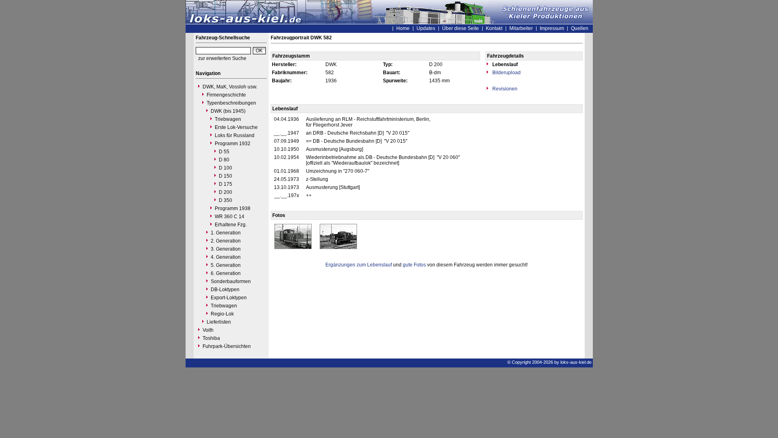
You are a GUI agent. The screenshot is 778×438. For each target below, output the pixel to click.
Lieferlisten (219, 322)
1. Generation (226, 233)
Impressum (552, 28)
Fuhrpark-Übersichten (227, 346)
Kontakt (494, 28)
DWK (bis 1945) (228, 111)
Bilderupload (506, 72)
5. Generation (226, 265)
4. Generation (226, 257)
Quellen (579, 28)
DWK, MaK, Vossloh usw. (230, 87)
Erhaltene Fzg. (231, 225)
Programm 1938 (232, 208)
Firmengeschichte (226, 95)
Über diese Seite (460, 28)
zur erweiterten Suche (222, 58)
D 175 (225, 184)
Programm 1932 (232, 143)
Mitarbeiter (521, 28)
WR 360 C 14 (229, 216)
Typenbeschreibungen (231, 103)
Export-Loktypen (229, 298)
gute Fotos (414, 265)
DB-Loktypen (225, 289)
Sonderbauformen (231, 281)
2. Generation (226, 241)
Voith (208, 330)
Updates (426, 28)
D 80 (224, 160)
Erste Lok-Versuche (236, 127)
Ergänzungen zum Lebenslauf (358, 265)
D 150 (225, 176)
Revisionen (504, 89)
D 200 (225, 192)
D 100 (225, 168)
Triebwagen (228, 119)
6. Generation (226, 273)
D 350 (225, 200)
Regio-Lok (222, 314)
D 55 (224, 152)
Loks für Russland (234, 135)
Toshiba (211, 338)
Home (403, 28)
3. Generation (226, 249)
